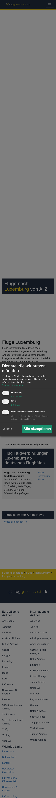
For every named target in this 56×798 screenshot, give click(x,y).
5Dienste (16, 396)
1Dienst (16, 405)
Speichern (7, 428)
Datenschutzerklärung (12, 385)
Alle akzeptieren (37, 429)
